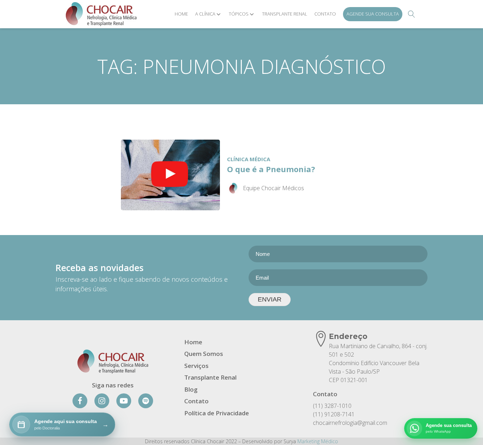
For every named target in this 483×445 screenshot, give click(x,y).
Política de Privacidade (216, 413)
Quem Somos (203, 354)
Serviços (196, 366)
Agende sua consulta (373, 14)
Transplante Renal (284, 14)
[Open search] (411, 14)
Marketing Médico (317, 441)
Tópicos (239, 14)
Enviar (269, 299)
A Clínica (205, 14)
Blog (191, 389)
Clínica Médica (248, 159)
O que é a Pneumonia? (271, 169)
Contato (325, 14)
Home (181, 14)
